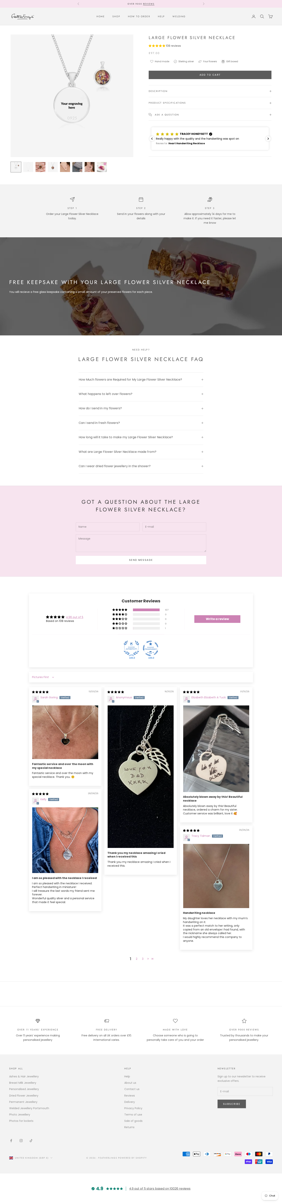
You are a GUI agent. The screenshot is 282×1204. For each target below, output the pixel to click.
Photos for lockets (21, 1121)
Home (100, 16)
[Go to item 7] (89, 167)
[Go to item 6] (77, 167)
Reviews (148, 3)
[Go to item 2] (28, 167)
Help (161, 16)
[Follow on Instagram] (21, 1141)
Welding (179, 16)
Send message (141, 560)
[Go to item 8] (101, 167)
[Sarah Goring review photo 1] (65, 732)
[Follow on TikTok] (31, 1141)
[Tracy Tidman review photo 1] (216, 876)
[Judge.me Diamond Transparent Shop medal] (150, 648)
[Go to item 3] (40, 167)
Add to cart (210, 75)
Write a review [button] (217, 619)
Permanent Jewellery (23, 1102)
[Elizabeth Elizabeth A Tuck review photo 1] (216, 748)
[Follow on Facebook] (11, 1141)
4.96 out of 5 (74, 617)
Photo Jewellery (19, 1114)
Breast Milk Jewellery (22, 1083)
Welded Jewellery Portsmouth (29, 1108)
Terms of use (133, 1114)
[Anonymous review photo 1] (140, 776)
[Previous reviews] (151, 138)
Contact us (131, 1089)
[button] (157, 46)
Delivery (129, 1102)
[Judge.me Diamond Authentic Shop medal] (131, 648)
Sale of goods (133, 1121)
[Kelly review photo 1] (65, 840)
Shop (116, 16)
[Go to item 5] (65, 167)
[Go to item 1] (16, 167)
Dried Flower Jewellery (23, 1096)
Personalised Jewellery (24, 1089)
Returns (129, 1127)
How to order (139, 16)
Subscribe (231, 1104)
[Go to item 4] (52, 167)
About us (130, 1083)
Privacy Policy (133, 1108)
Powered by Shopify (132, 1157)
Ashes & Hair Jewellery (24, 1076)
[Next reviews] (268, 138)
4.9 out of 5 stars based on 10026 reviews (159, 1188)
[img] (40, 692)
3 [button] (142, 959)
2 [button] (136, 959)
